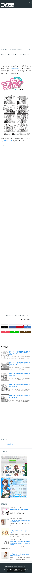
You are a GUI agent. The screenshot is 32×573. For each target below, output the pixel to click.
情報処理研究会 (15, 68)
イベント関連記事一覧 (7, 444)
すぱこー (4, 56)
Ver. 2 (7, 145)
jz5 (30, 319)
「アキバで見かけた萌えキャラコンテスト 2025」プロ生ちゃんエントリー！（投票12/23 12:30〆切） (20, 543)
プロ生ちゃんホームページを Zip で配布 (19, 509)
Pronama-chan (20, 54)
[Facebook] (12, 327)
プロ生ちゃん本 (7, 141)
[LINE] (14, 331)
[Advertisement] (16, 25)
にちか (8, 56)
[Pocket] (5, 331)
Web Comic (26, 54)
